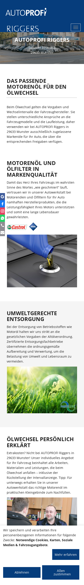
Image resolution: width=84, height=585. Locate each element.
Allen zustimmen (62, 572)
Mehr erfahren (66, 554)
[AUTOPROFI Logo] (23, 12)
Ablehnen (22, 572)
